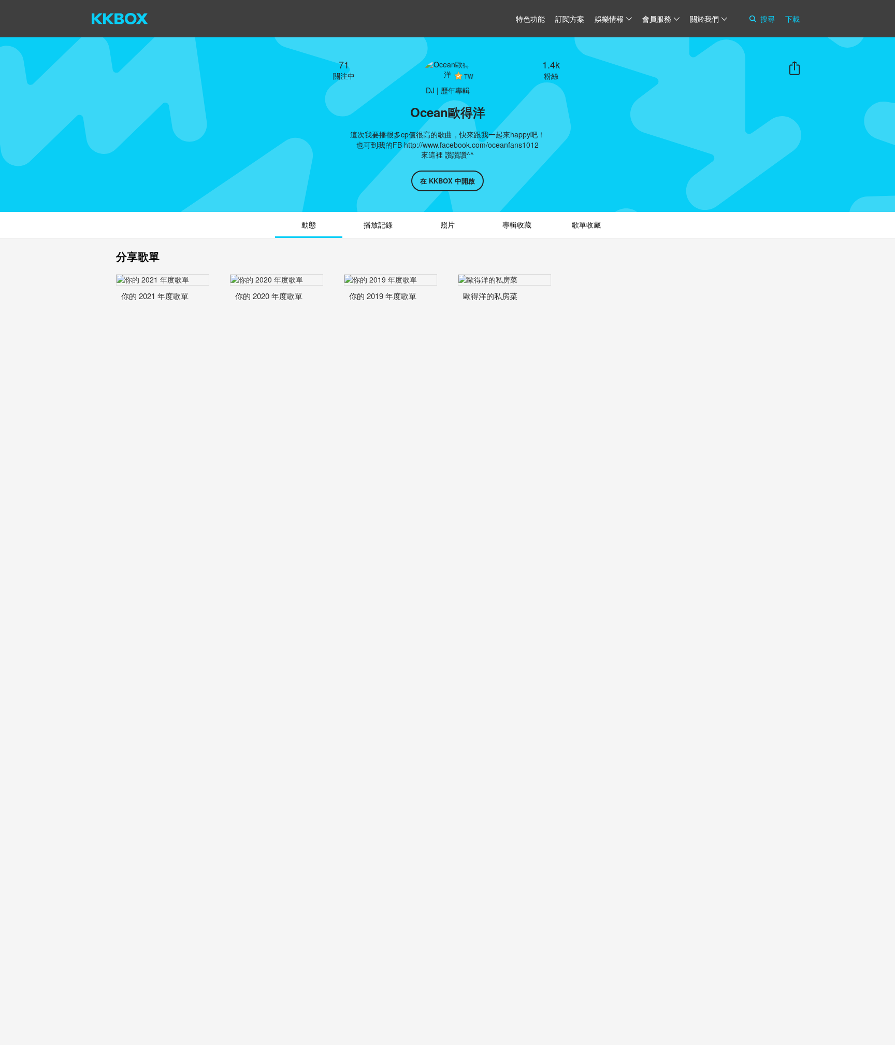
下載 (792, 18)
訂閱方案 (569, 18)
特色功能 (530, 18)
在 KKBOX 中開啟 (447, 181)
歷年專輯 (455, 90)
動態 (308, 224)
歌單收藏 (586, 224)
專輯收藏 (516, 224)
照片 (447, 224)
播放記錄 (378, 224)
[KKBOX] (120, 18)
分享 (794, 68)
